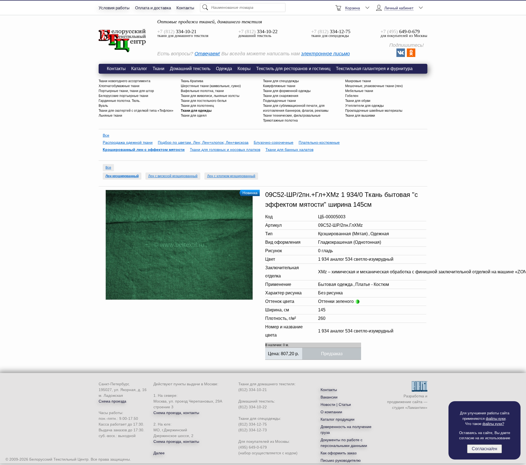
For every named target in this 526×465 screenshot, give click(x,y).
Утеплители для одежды (364, 106)
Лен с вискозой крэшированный (173, 176)
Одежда (224, 68)
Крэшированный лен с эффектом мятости (144, 149)
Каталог (139, 68)
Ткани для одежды (196, 111)
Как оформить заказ (338, 453)
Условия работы (114, 7)
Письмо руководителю (341, 460)
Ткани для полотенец (197, 106)
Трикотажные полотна (280, 120)
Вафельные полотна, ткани (202, 91)
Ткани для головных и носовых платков (225, 149)
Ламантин (416, 407)
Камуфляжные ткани (279, 86)
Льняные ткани (110, 115)
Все (106, 135)
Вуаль (103, 106)
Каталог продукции (338, 419)
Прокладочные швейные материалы (373, 111)
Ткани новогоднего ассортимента (124, 81)
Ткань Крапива (192, 81)
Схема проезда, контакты (176, 413)
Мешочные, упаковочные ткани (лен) (374, 86)
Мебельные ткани (359, 91)
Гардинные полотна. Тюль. (119, 101)
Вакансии (329, 397)
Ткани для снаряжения (280, 96)
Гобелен (351, 96)
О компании (331, 412)
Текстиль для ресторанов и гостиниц (293, 68)
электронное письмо (325, 53)
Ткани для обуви (357, 101)
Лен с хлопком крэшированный (231, 176)
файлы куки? (493, 424)
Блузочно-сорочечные (273, 142)
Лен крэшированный (122, 176)
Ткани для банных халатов (289, 149)
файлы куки (495, 419)
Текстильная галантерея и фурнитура (374, 68)
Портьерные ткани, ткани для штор (126, 91)
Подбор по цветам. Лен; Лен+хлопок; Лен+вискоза (203, 142)
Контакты (185, 7)
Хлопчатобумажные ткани (119, 86)
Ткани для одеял (194, 115)
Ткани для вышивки (360, 115)
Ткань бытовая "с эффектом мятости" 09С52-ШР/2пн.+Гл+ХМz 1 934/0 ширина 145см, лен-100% (122, 41)
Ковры (244, 68)
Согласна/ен (484, 448)
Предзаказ (331, 353)
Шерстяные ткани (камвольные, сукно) (211, 86)
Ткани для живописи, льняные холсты (210, 96)
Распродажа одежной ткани (128, 142)
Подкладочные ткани (279, 101)
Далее (159, 453)
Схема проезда (112, 401)
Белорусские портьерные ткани (123, 96)
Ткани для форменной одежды (287, 91)
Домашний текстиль (190, 68)
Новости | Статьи (336, 404)
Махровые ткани (358, 81)
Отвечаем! (207, 53)
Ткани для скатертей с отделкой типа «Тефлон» (136, 111)
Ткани (158, 68)
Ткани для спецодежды (281, 81)
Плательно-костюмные (319, 142)
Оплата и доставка (153, 7)
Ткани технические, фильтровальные (292, 115)
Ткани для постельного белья (204, 101)
